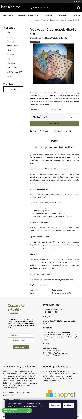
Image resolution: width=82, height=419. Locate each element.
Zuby (8, 59)
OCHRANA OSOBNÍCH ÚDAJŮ (55, 353)
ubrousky (48, 177)
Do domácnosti (12, 45)
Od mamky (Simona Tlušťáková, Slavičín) (51, 38)
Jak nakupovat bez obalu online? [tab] (54, 147)
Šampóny (10, 54)
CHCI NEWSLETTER (21, 347)
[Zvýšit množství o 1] (77, 117)
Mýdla (9, 50)
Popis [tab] (54, 140)
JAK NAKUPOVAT (50, 348)
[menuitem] (8, 15)
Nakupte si (9, 27)
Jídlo (8, 32)
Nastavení (14, 414)
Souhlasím (68, 405)
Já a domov (11, 37)
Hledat (13, 89)
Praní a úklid (11, 41)
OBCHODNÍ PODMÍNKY (52, 350)
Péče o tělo (11, 63)
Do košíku (54, 123)
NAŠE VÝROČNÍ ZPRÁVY (53, 355)
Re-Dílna (10, 76)
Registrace (77, 2)
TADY (45, 339)
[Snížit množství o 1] (66, 117)
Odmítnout (55, 405)
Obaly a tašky (12, 67)
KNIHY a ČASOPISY (14, 72)
